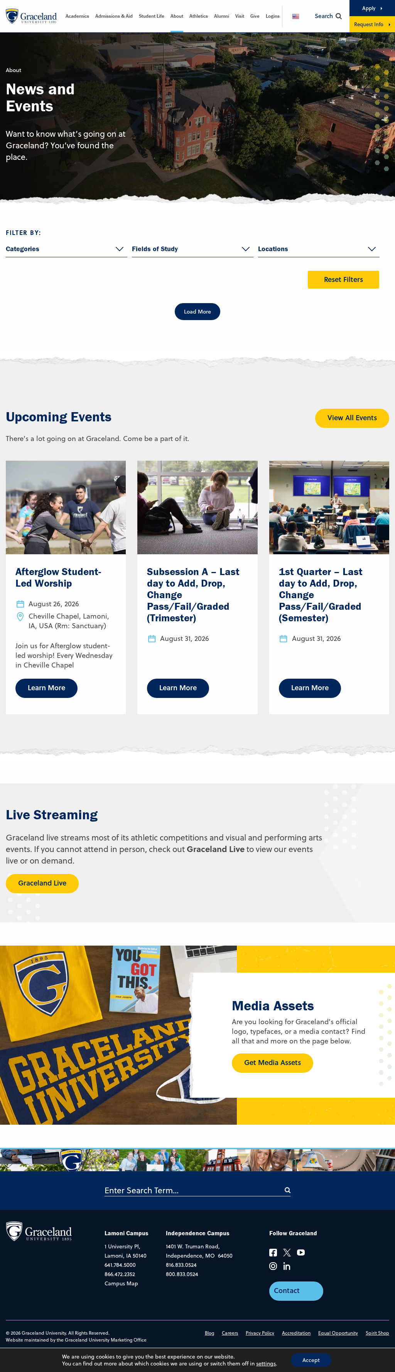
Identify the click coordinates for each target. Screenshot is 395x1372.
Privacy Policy (260, 1333)
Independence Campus (198, 1233)
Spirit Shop (377, 1333)
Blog (209, 1333)
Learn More (46, 688)
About (176, 16)
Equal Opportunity (338, 1333)
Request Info (368, 24)
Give (255, 16)
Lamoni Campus (127, 1233)
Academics (77, 16)
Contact (287, 1290)
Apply (368, 8)
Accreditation (296, 1333)
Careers (230, 1333)
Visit (239, 16)
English (305, 16)
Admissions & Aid (114, 16)
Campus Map (121, 1283)
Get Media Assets (272, 1062)
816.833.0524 (181, 1265)
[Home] (39, 1230)
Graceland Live (42, 883)
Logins (273, 16)
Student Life (151, 16)
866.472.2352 (120, 1274)
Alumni (221, 16)
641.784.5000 (120, 1265)
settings (266, 1363)
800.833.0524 (182, 1274)
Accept (311, 1360)
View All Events (352, 418)
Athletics (198, 16)
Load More (197, 311)
